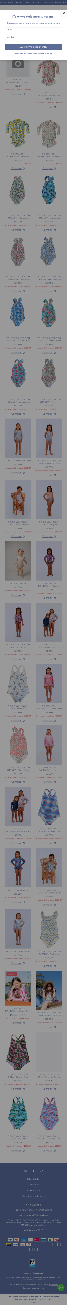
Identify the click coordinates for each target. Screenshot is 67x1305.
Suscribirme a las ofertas (33, 47)
